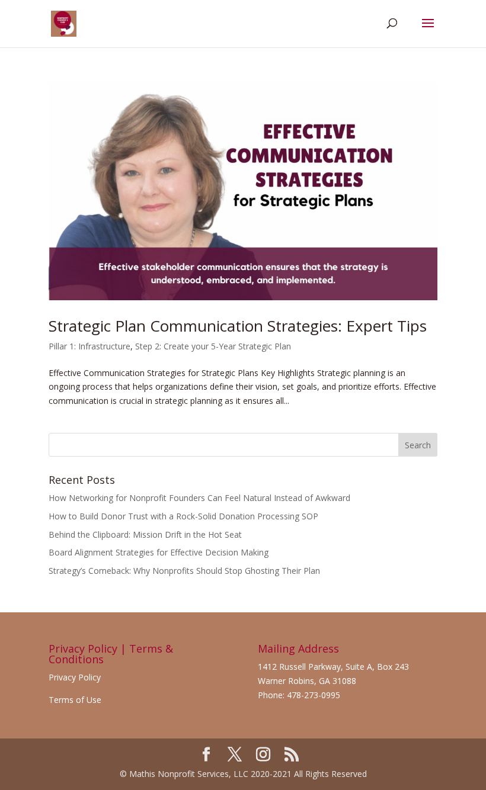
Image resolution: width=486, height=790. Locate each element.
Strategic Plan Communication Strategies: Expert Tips (238, 325)
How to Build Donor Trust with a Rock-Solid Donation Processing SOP (183, 516)
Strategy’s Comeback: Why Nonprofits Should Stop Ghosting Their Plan (184, 570)
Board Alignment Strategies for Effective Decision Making (158, 552)
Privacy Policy (75, 677)
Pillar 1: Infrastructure (89, 346)
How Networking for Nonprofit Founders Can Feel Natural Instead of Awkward (199, 497)
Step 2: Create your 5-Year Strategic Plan (213, 346)
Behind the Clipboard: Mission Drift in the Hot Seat (145, 534)
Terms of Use (75, 699)
